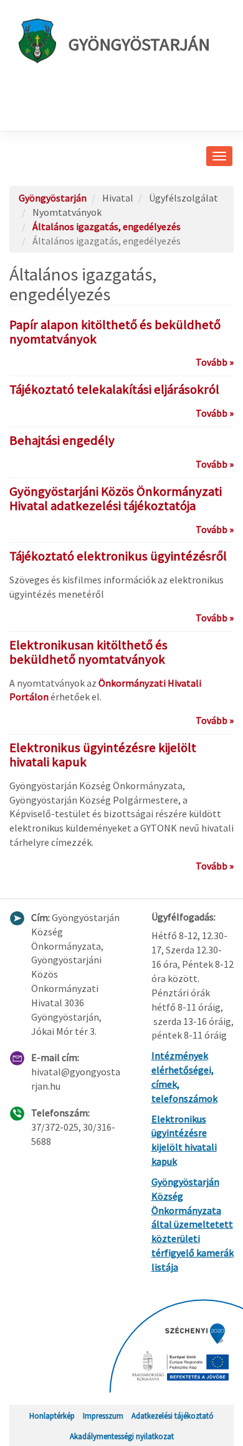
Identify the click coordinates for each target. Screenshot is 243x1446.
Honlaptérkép (52, 1416)
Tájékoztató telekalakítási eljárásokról (114, 389)
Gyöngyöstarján (139, 44)
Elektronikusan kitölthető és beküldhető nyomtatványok (88, 652)
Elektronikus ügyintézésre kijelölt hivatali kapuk (102, 754)
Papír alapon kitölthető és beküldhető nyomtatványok (115, 332)
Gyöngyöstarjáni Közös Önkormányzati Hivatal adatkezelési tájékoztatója (115, 498)
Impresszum (103, 1416)
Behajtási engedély (62, 440)
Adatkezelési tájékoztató (172, 1416)
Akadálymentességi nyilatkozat (122, 1436)
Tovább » (215, 362)
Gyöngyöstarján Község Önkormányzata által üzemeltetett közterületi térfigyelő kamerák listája (192, 1224)
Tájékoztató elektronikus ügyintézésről (118, 556)
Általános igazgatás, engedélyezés (106, 226)
